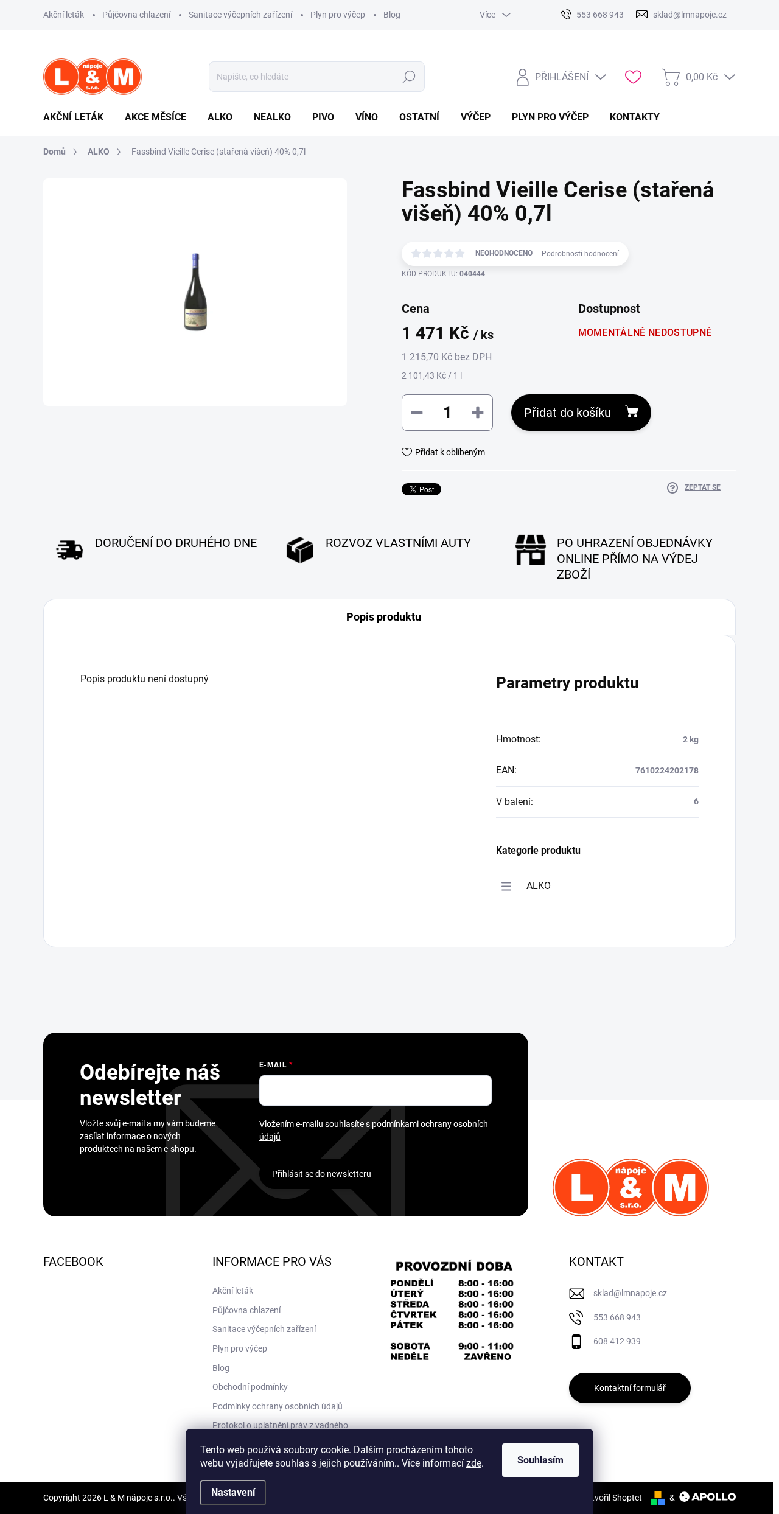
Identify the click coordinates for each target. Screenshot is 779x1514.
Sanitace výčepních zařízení (240, 14)
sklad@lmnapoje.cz (630, 1293)
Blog (391, 14)
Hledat (409, 77)
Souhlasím (540, 1460)
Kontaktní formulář (630, 1388)
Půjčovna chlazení (136, 14)
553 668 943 (617, 1317)
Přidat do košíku (567, 412)
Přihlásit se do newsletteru (321, 1174)
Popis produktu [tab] (383, 616)
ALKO (538, 885)
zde (473, 1463)
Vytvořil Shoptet (612, 1497)
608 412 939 (617, 1341)
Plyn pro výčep (337, 14)
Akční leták (63, 14)
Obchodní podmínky (250, 1387)
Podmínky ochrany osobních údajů (277, 1406)
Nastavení (233, 1492)
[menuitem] (78, 117)
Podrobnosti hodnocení (580, 253)
